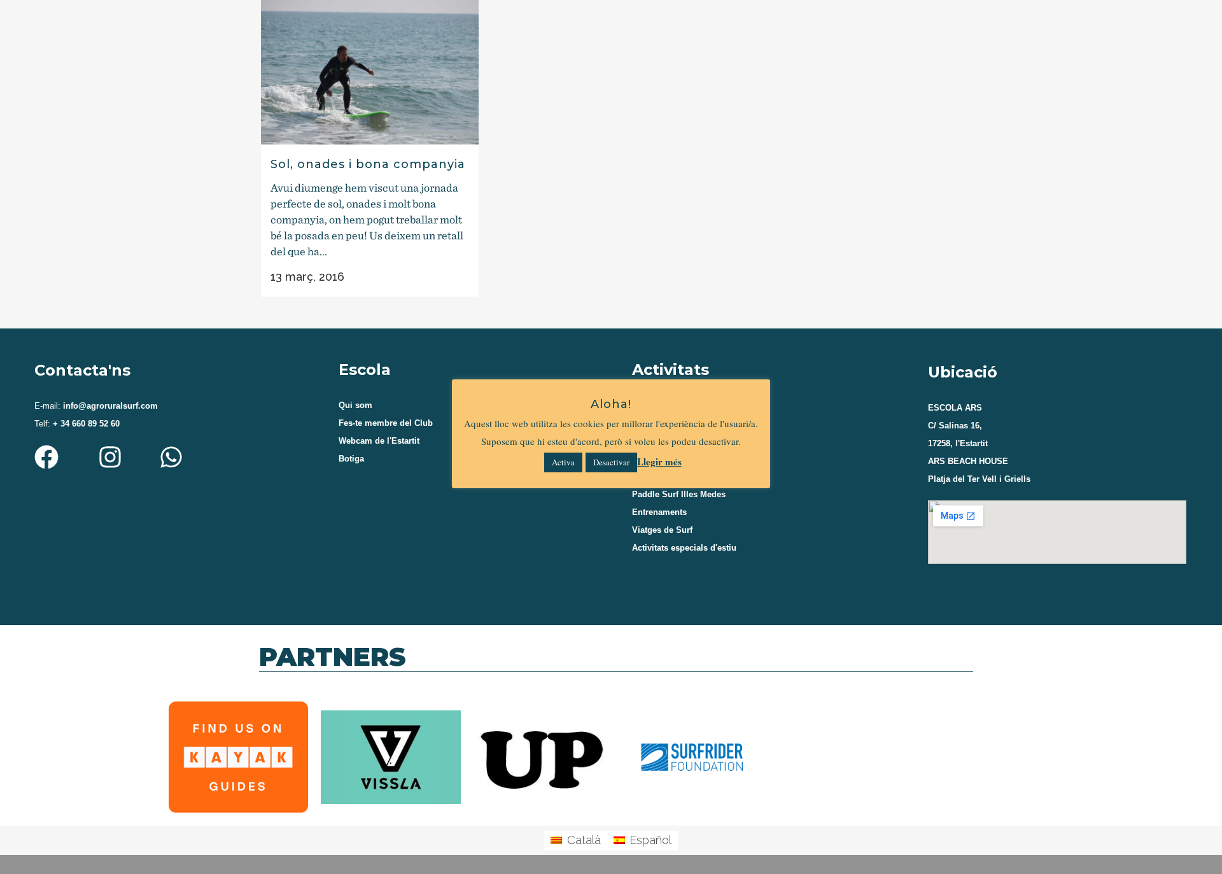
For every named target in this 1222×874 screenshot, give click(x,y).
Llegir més (659, 462)
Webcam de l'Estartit (379, 441)
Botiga (351, 458)
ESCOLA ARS (955, 407)
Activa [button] (563, 462)
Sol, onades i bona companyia (367, 164)
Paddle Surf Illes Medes (679, 494)
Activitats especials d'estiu (684, 548)
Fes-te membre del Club (386, 423)
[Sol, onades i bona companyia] (370, 72)
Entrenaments (659, 512)
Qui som (355, 405)
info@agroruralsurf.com (109, 406)
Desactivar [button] (611, 462)
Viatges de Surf (662, 530)
